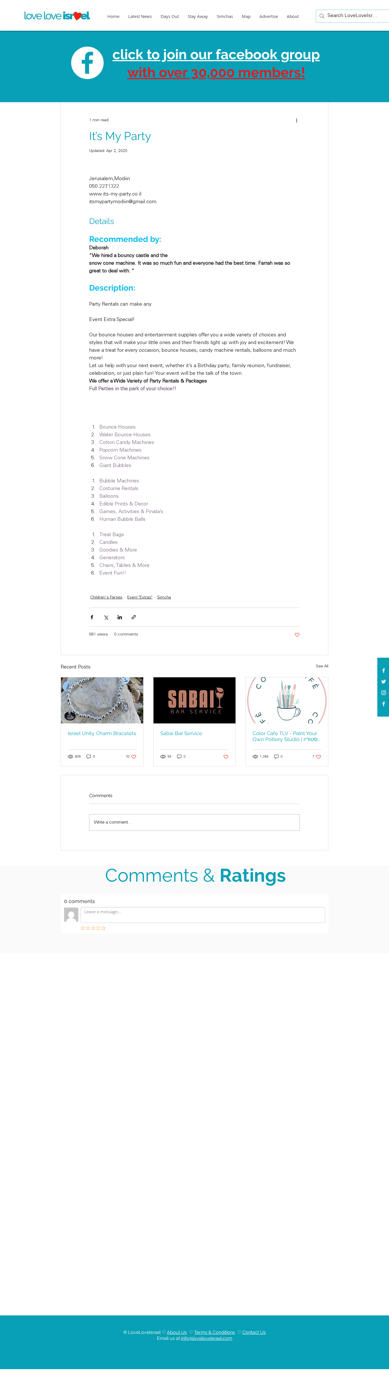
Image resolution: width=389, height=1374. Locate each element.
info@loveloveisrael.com (206, 1338)
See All (322, 667)
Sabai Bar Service (181, 733)
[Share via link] (133, 617)
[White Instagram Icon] (383, 693)
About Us (177, 1332)
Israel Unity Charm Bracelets (102, 733)
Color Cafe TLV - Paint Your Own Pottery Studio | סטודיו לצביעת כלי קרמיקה (285, 736)
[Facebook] (383, 704)
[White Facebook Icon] (383, 670)
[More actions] (296, 120)
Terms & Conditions (214, 1332)
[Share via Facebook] (92, 617)
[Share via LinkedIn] (119, 617)
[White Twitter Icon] (383, 681)
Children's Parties (106, 598)
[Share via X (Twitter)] (105, 617)
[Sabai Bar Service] (194, 700)
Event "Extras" (139, 598)
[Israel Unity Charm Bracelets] (102, 700)
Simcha (164, 598)
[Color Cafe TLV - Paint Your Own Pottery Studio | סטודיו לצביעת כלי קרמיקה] (287, 700)
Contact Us (254, 1332)
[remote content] (242, 211)
